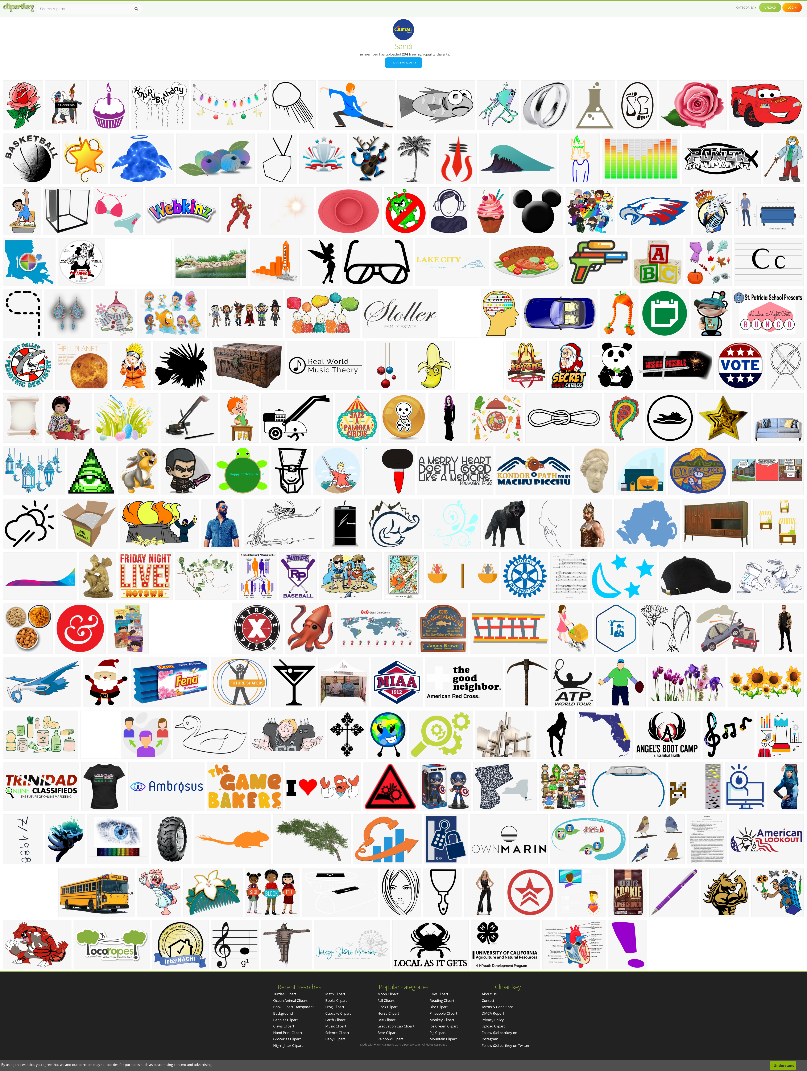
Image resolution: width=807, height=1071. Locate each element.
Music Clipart (335, 1026)
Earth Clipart (335, 1019)
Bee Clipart (386, 1019)
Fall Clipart (385, 1000)
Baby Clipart (335, 1039)
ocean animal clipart (290, 1000)
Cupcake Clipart (338, 1013)
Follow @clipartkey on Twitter (506, 1045)
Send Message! (403, 63)
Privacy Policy (493, 1019)
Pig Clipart (438, 1032)
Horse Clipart (388, 1013)
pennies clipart (285, 1019)
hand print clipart (287, 1032)
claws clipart (283, 1026)
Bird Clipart (439, 1006)
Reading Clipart (442, 1000)
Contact (488, 1000)
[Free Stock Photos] (18, 7)
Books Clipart (336, 1000)
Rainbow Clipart (390, 1039)
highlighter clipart (288, 1045)
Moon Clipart (387, 994)
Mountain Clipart (443, 1039)
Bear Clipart (387, 1032)
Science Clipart (337, 1032)
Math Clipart (335, 994)
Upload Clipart (493, 1026)
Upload (770, 7)
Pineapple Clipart (443, 1013)
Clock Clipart (387, 1006)
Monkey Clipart (442, 1019)
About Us (489, 994)
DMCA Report (493, 1013)
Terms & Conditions (497, 1006)
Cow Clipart (439, 994)
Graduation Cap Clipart (395, 1026)
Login (792, 7)
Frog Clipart (334, 1006)
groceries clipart (287, 1039)
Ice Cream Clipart (444, 1026)
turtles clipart (284, 994)
